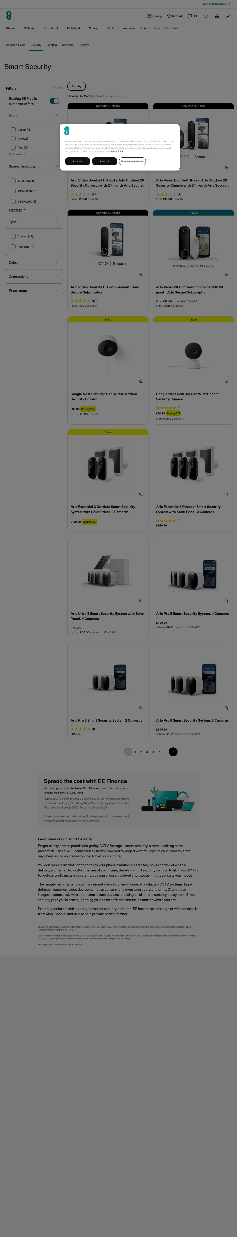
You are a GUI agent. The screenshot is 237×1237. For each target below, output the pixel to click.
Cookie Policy (117, 151)
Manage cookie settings (132, 161)
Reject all (104, 161)
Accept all (77, 161)
